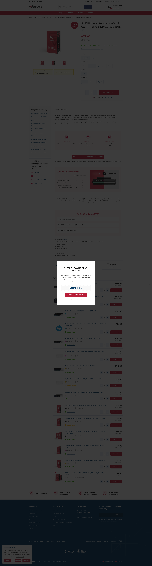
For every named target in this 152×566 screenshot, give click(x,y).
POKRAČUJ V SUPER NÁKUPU (76, 294)
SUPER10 (76, 288)
